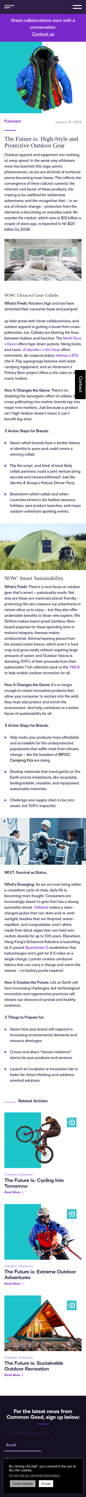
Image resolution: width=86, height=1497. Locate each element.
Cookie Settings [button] (23, 1483)
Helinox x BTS (67, 356)
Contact (80, 384)
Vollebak (41, 908)
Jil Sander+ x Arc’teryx (41, 350)
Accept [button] (45, 1483)
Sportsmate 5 (36, 948)
